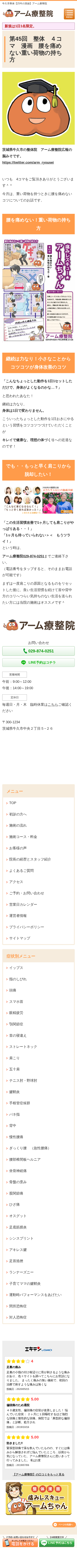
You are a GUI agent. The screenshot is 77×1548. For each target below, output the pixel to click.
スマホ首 (16, 1002)
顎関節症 (16, 1024)
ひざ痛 (14, 1205)
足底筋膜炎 (18, 1227)
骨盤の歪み (18, 1182)
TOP (12, 803)
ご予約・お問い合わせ (26, 893)
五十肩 (14, 1069)
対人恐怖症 (18, 1317)
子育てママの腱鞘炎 (25, 1284)
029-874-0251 (33, 556)
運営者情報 (18, 916)
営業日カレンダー (23, 905)
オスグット (18, 1216)
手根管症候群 (19, 1103)
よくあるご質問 (21, 871)
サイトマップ (19, 938)
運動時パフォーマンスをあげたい (35, 1295)
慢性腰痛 (16, 1137)
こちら (53, 705)
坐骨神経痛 (18, 1171)
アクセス (16, 882)
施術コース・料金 (23, 837)
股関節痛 (16, 1193)
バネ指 (14, 1114)
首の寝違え (18, 1036)
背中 (12, 1126)
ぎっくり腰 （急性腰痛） (30, 1148)
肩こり (14, 1058)
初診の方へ (18, 814)
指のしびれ (18, 979)
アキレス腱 (18, 1250)
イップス (16, 968)
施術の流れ (18, 825)
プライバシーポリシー (26, 927)
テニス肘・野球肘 (23, 1081)
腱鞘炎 (14, 1092)
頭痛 (12, 990)
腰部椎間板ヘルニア (25, 1159)
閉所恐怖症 (18, 1306)
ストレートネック (23, 1047)
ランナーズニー (21, 1272)
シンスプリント (21, 1238)
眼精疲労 (16, 1013)
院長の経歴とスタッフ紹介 (30, 859)
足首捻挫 (16, 1261)
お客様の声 (18, 848)
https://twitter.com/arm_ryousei (28, 162)
